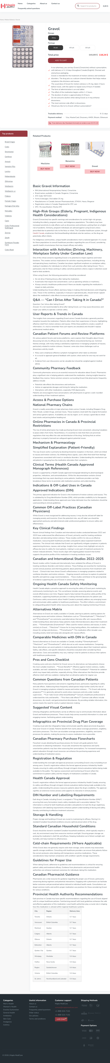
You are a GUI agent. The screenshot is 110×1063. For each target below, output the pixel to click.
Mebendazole (10, 176)
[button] (45, 169)
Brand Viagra (10, 142)
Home (20, 3)
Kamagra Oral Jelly (12, 206)
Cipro (7, 221)
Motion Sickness (10, 20)
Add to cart (61, 60)
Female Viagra (10, 201)
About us (43, 3)
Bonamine (70, 161)
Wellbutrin (9, 186)
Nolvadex (8, 211)
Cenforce (8, 156)
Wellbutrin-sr (10, 191)
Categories (31, 3)
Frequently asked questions (29, 8)
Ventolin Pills (10, 166)
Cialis (7, 147)
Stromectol (9, 152)
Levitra (7, 171)
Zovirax (7, 233)
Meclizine (45, 163)
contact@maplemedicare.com (66, 1007)
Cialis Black (9, 250)
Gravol (95, 166)
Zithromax (9, 181)
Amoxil (7, 161)
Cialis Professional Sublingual (12, 227)
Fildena (8, 196)
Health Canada (38, 233)
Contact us (55, 3)
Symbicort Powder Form (12, 243)
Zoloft (7, 238)
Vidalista (8, 216)
